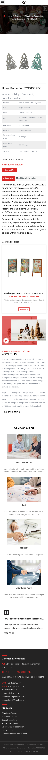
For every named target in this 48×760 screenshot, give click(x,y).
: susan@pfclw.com (13, 686)
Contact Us (9, 170)
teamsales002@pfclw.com (13, 700)
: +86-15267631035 (12, 683)
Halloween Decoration (11, 716)
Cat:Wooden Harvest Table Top (24, 296)
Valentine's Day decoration (13, 727)
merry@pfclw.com (9, 689)
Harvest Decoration (10, 723)
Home (9, 16)
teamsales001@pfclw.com (13, 696)
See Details (23, 309)
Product (18, 16)
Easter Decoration (9, 720)
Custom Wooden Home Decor (14, 733)
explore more (12, 412)
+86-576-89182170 (12, 165)
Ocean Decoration (9, 730)
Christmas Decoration (34, 16)
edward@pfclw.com (10, 693)
